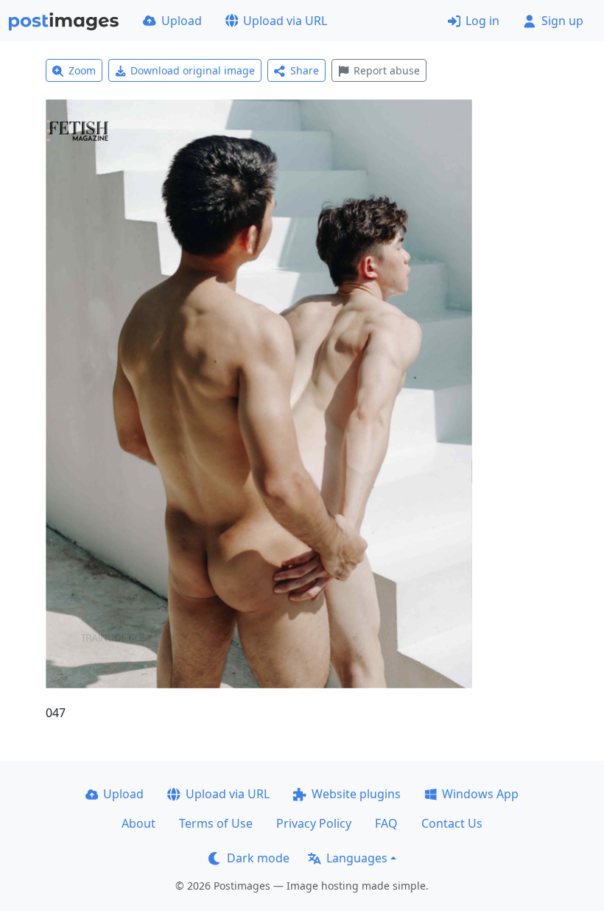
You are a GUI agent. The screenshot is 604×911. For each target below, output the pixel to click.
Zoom (82, 70)
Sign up (562, 21)
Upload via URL (285, 21)
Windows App (480, 794)
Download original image (192, 70)
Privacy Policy (313, 823)
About (138, 823)
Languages (356, 858)
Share (304, 70)
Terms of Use (216, 823)
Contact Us (451, 823)
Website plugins (356, 794)
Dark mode (258, 858)
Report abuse (387, 70)
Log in (482, 21)
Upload (181, 21)
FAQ (386, 823)
